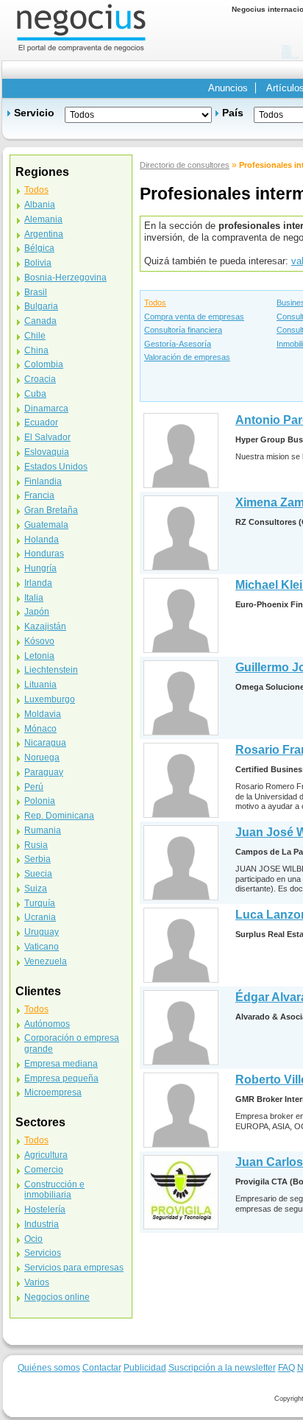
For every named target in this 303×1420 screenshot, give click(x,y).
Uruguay (41, 932)
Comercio (43, 1170)
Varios (36, 1282)
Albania (39, 204)
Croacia (40, 379)
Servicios (42, 1253)
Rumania (42, 830)
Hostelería (44, 1209)
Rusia (36, 845)
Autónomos (47, 1024)
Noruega (42, 757)
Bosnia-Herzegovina (65, 277)
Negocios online (57, 1297)
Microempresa (53, 1092)
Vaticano (41, 947)
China (36, 350)
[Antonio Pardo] (180, 450)
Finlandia (43, 481)
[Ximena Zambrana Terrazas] (180, 532)
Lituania (40, 684)
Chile (35, 336)
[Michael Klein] (180, 615)
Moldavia (42, 714)
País (232, 113)
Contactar (101, 1367)
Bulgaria (41, 306)
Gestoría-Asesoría (177, 343)
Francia (39, 495)
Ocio (33, 1239)
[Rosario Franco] (180, 779)
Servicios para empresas (74, 1267)
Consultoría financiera (183, 329)
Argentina (43, 234)
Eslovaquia (46, 452)
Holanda (41, 539)
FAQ (286, 1367)
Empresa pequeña (61, 1078)
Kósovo (39, 641)
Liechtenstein (51, 670)
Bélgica (39, 248)
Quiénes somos (49, 1367)
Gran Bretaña (51, 510)
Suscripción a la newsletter (222, 1367)
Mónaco (40, 729)
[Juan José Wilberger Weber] (180, 862)
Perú (33, 787)
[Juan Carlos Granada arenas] (180, 1191)
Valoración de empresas (187, 357)
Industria (41, 1224)
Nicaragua (45, 743)
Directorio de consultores (184, 164)
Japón (36, 612)
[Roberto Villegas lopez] (180, 1109)
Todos (155, 302)
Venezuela (45, 961)
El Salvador (47, 437)
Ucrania (40, 917)
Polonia (39, 801)
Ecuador (41, 422)
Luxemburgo (49, 699)
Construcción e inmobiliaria (54, 1190)
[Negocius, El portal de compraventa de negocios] (81, 26)
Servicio (34, 113)
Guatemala (46, 525)
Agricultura (46, 1155)
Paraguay (43, 772)
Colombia (43, 364)
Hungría (40, 568)
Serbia (37, 859)
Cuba (35, 394)
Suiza (35, 888)
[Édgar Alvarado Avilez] (180, 1027)
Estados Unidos (56, 467)
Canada (40, 321)
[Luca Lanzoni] (180, 944)
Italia (33, 598)
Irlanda (38, 583)
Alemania (43, 219)
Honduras (44, 553)
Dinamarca (46, 408)
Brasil (35, 292)
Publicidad (145, 1367)
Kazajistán (45, 626)
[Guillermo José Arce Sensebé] (180, 697)
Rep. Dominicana (59, 815)
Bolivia (37, 263)
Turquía (39, 903)
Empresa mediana (61, 1064)
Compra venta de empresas (194, 316)
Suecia (38, 874)
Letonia (39, 656)
